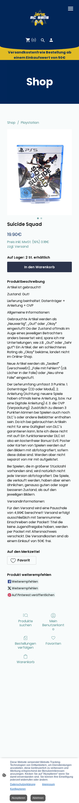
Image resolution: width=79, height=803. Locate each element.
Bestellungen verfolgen (25, 645)
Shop (11, 122)
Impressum (48, 784)
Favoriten (53, 643)
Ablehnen (38, 797)
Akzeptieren (18, 797)
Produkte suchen (25, 623)
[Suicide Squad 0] (39, 172)
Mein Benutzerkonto (53, 625)
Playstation (30, 122)
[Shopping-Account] (51, 40)
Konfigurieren (18, 788)
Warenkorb (26, 662)
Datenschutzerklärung (22, 784)
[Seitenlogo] (39, 17)
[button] (21, 560)
